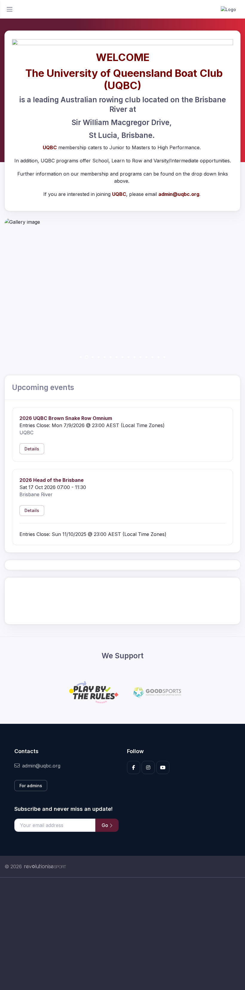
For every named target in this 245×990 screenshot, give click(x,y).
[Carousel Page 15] (164, 357)
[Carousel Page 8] (122, 357)
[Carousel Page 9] (128, 357)
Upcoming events (43, 387)
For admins (30, 785)
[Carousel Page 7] (116, 357)
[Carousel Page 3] (92, 357)
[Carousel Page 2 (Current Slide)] (86, 357)
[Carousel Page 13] (152, 357)
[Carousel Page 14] (158, 357)
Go (105, 825)
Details (31, 448)
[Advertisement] (122, 934)
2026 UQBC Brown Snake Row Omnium (65, 418)
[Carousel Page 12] (146, 357)
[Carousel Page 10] (134, 357)
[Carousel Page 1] (80, 357)
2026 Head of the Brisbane (51, 480)
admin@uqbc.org (41, 766)
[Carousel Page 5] (104, 357)
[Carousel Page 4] (98, 357)
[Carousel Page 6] (110, 357)
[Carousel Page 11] (140, 357)
